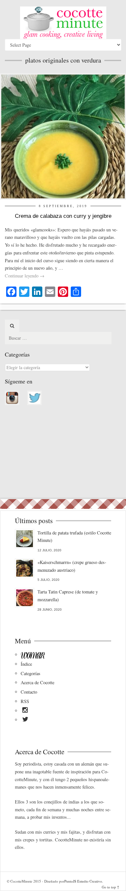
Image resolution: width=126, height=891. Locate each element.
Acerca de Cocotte (37, 682)
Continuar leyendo (24, 276)
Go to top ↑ (110, 887)
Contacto (29, 692)
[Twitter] (25, 720)
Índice (26, 664)
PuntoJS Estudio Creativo (83, 881)
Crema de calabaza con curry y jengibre (63, 216)
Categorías (30, 673)
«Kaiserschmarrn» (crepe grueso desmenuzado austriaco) (71, 566)
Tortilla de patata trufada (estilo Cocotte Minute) (74, 537)
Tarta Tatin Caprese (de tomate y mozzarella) (67, 596)
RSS (25, 701)
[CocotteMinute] (63, 22)
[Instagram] (25, 711)
